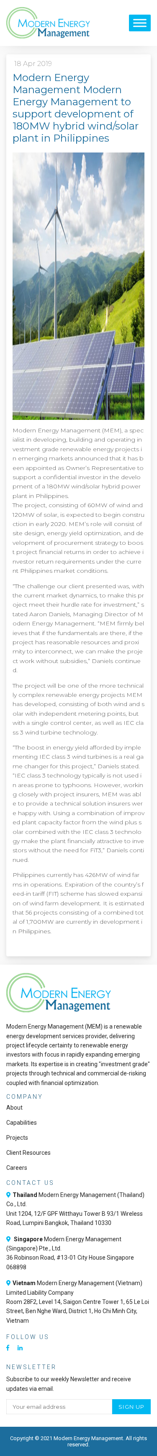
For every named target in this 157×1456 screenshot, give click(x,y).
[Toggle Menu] (140, 23)
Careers (16, 1167)
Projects (17, 1137)
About (14, 1107)
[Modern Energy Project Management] (48, 23)
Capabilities (21, 1122)
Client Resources (28, 1152)
